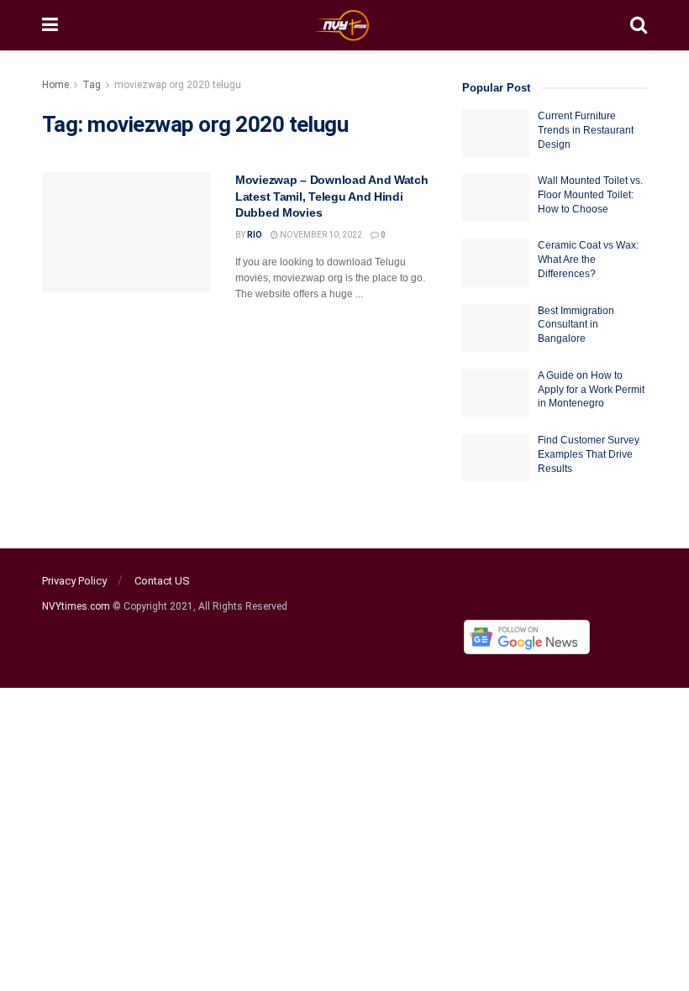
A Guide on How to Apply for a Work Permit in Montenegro (591, 390)
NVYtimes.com (76, 606)
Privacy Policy (74, 580)
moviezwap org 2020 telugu (177, 85)
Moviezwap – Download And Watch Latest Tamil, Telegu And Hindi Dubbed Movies (332, 196)
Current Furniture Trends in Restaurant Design (586, 130)
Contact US (162, 580)
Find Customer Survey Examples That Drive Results (588, 454)
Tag (91, 85)
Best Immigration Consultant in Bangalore (576, 325)
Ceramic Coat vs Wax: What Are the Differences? (588, 259)
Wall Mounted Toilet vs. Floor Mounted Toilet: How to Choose (590, 195)
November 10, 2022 (320, 234)
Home (55, 85)
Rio (254, 234)
